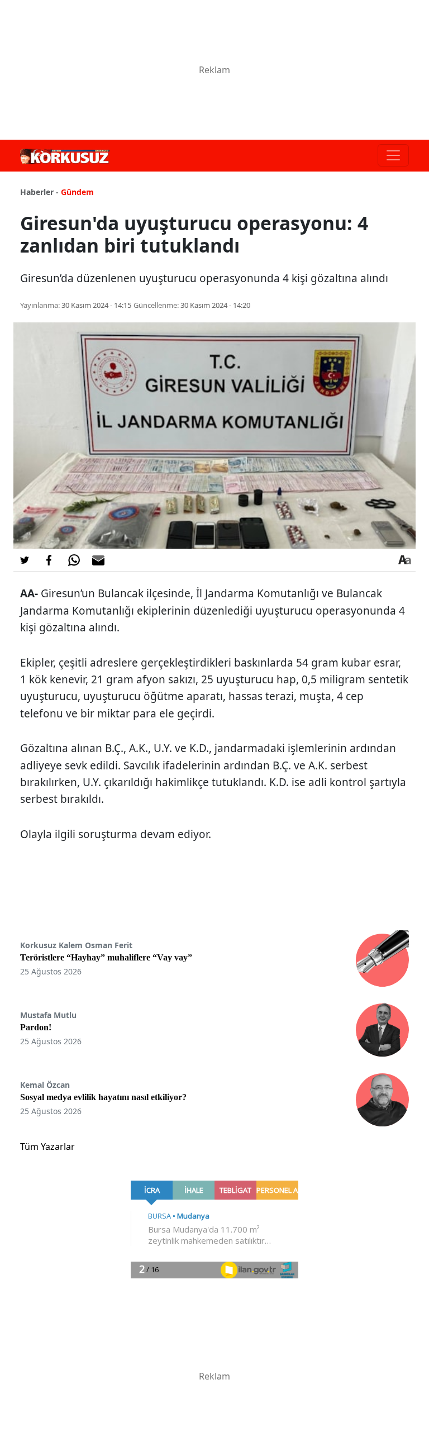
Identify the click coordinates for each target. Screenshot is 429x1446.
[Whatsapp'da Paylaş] (74, 560)
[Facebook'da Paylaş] (49, 560)
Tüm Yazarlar (47, 1146)
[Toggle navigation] (393, 155)
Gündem (77, 192)
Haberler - (39, 192)
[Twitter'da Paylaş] (24, 560)
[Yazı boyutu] (404, 560)
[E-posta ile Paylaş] (98, 560)
